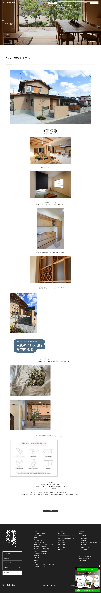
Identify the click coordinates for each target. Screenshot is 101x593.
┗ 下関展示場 (82, 540)
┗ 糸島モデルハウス (84, 547)
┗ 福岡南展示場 (83, 538)
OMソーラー (37, 555)
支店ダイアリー (62, 545)
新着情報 (60, 549)
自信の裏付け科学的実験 (40, 553)
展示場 (81, 533)
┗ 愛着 (35, 538)
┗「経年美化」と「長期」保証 (41, 549)
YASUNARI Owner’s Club (40, 566)
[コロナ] (34, 477)
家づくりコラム (62, 533)
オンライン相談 (78, 2)
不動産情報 (61, 540)
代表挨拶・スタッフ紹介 (85, 556)
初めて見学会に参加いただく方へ (66, 538)
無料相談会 (70, 2)
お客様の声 (36, 558)
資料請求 (86, 2)
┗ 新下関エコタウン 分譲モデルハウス (88, 542)
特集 (35, 562)
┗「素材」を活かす (39, 540)
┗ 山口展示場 (82, 536)
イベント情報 (62, 2)
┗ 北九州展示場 (83, 549)
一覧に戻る (50, 511)
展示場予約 (52, 2)
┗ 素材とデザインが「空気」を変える (43, 544)
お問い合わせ (82, 560)
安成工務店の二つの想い (40, 533)
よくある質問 (61, 547)
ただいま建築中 (62, 542)
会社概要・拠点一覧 (84, 558)
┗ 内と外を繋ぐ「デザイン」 (41, 542)
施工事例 (36, 560)
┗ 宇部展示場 (82, 545)
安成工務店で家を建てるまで (65, 536)
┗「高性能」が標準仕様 (40, 546)
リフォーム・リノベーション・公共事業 (44, 564)
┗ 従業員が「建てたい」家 (40, 551)
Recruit (94, 2)
